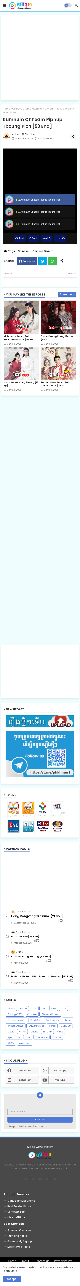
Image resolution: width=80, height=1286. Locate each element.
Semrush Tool (16, 1212)
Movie (11, 1031)
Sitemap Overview (19, 1230)
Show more (67, 294)
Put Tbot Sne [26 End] (25, 936)
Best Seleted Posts (19, 1206)
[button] (76, 5)
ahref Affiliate (16, 1217)
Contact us (41, 1261)
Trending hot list (17, 1236)
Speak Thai (14, 1037)
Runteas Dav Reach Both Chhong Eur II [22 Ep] (55, 384)
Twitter (42, 261)
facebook (25, 1070)
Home (6, 108)
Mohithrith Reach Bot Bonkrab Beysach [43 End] (20, 338)
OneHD (34, 1031)
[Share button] (62, 261)
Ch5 (43, 1008)
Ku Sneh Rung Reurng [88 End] (31, 956)
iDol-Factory (52, 1020)
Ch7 (53, 1008)
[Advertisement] (40, 57)
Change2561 (15, 1014)
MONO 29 (66, 1025)
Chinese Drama (21, 108)
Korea (52, 1025)
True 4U (56, 1037)
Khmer (67, 1020)
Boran (23, 1008)
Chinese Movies (16, 1020)
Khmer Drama (15, 1025)
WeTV (11, 1043)
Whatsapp (52, 261)
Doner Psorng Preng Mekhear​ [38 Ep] (58, 338)
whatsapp (60, 1070)
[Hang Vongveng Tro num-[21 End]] (40, 880)
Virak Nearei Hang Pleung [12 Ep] (21, 384)
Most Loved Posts (18, 1247)
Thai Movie (41, 1037)
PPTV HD (47, 1031)
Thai (27, 1037)
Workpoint (24, 1043)
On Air (22, 1031)
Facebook (29, 261)
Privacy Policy (63, 1261)
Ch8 (63, 1008)
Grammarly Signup (19, 1241)
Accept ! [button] (12, 1279)
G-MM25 (35, 1020)
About (25, 1261)
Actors (11, 1008)
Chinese (23, 251)
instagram (25, 1080)
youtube (60, 1080)
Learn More (10, 1271)
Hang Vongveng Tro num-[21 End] (37, 916)
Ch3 (34, 1008)
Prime (60, 1031)
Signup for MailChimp (21, 1201)
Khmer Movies (36, 1025)
